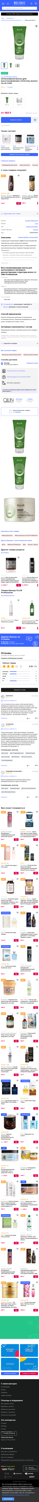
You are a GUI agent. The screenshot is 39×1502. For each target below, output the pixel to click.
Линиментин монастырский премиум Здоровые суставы (9, 1001)
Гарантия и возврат (10, 343)
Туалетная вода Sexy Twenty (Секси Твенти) (28, 1304)
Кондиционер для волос (10, 165)
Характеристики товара (12, 213)
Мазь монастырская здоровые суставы (8, 1035)
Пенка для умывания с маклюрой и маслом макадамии (29, 1001)
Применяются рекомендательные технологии (17, 1460)
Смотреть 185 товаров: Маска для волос (19, 14)
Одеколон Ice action (27, 1135)
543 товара (19, 399)
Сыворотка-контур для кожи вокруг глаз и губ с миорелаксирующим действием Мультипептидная (29, 1071)
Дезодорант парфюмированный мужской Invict (27, 968)
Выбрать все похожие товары (20, 154)
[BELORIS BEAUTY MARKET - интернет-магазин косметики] (19, 3)
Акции (3, 1389)
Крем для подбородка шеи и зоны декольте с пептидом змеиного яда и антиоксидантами (29, 936)
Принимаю (8, 1499)
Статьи (3, 1429)
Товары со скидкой (29, 1373)
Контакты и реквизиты (9, 1451)
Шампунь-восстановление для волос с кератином (11, 197)
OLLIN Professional (31, 220)
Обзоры (3, 1426)
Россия (35, 229)
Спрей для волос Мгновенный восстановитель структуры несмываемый (9, 1070)
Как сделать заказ (7, 1403)
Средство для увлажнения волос (11, 20)
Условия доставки (10, 1373)
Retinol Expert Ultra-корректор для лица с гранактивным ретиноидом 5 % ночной (9, 1204)
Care (36, 223)
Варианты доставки (8, 1409)
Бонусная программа (8, 1415)
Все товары (5, 552)
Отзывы (3, 1423)
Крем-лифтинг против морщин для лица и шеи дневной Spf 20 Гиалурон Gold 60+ (29, 902)
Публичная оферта (7, 1454)
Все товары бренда (7, 595)
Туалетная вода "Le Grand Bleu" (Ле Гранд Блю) (9, 1102)
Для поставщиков (7, 1457)
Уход (2, 18)
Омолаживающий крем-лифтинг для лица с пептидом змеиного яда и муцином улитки (28, 1272)
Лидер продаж (6, 1395)
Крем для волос (25, 165)
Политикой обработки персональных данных (15, 1495)
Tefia (24, 544)
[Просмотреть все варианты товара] (18, 585)
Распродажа (5, 1387)
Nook (3, 544)
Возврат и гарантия (8, 1412)
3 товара (30, 399)
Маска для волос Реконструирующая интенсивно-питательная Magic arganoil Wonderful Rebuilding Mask (10, 580)
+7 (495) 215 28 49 (9, 1433)
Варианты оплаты (7, 1406)
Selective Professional (14, 544)
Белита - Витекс (33, 544)
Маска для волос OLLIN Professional (26, 535)
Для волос (10, 18)
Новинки (4, 1392)
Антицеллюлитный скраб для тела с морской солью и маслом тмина (7, 1171)
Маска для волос (30, 20)
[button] (16, 120)
